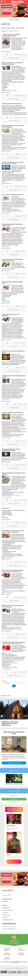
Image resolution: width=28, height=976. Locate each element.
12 (15, 503)
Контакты (5, 901)
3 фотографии (7, 519)
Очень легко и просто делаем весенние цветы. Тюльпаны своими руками (13, 570)
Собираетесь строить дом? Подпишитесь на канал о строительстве (10, 723)
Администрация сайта (8, 910)
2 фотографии (7, 438)
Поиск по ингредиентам (14, 802)
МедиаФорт (14, 940)
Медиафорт (21, 968)
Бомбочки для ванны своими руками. (12, 412)
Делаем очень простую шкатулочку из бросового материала (12, 63)
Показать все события (14, 861)
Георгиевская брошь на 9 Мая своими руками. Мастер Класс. (12, 260)
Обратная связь (6, 915)
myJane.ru (7, 953)
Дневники (5, 30)
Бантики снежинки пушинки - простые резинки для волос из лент (13, 162)
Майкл (8, 855)
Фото (11, 30)
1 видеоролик (6, 51)
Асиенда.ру (21, 953)
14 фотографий (7, 497)
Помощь (5, 905)
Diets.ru (21, 948)
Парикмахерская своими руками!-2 (11, 103)
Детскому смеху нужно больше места (14, 732)
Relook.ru (7, 957)
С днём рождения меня (9, 928)
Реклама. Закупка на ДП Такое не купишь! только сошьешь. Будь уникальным (13, 642)
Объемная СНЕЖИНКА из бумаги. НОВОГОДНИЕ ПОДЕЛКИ (11, 449)
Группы (17, 30)
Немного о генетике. (8, 926)
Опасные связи (11, 825)
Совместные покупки (14, 19)
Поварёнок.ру (7, 948)
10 (15, 219)
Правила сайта (6, 907)
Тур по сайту (5, 912)
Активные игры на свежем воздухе (14, 784)
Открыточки (5, 508)
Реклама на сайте (7, 899)
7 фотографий (7, 669)
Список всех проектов (14, 962)
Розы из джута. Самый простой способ (12, 194)
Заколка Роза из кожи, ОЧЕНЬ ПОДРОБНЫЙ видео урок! (11, 35)
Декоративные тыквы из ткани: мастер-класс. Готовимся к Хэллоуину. (13, 531)
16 (15, 371)
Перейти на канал (13, 763)
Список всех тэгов (5, 695)
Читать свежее (7, 895)
